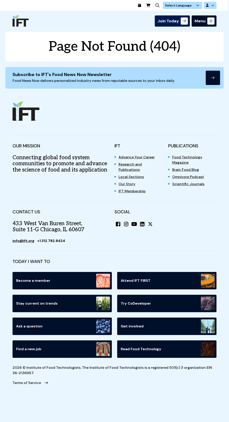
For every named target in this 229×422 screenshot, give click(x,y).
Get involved (132, 326)
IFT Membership (132, 191)
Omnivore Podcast (188, 176)
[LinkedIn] (142, 224)
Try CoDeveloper (136, 303)
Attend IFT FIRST (136, 280)
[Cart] (148, 5)
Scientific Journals (188, 184)
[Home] (21, 21)
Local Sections (131, 176)
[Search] (157, 5)
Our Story (127, 184)
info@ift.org (23, 240)
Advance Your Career (137, 157)
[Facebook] (118, 224)
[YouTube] (134, 224)
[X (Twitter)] (150, 224)
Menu (200, 21)
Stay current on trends (37, 303)
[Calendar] (139, 5)
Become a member (33, 280)
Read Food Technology (141, 349)
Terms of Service (27, 382)
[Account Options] (210, 5)
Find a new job (28, 349)
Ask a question (29, 326)
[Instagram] (126, 224)
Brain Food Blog (185, 169)
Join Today (168, 21)
